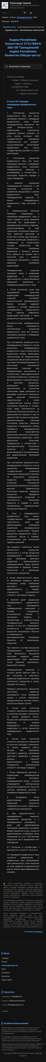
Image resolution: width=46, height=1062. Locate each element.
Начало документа (15, 77)
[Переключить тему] (31, 13)
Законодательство (24, 17)
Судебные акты (11, 30)
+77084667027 (16, 997)
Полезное (6, 21)
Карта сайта (7, 980)
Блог (35, 17)
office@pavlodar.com (15, 1005)
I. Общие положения (28, 93)
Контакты (15, 21)
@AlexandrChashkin (17, 1001)
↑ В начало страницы (33, 932)
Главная (5, 17)
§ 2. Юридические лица (27, 90)
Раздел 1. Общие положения (25, 80)
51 (15, 595)
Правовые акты (9, 27)
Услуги (12, 17)
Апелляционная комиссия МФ (32, 30)
